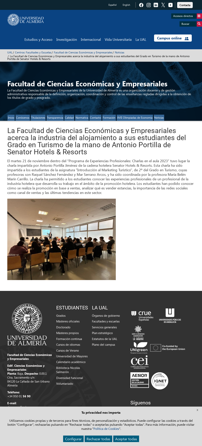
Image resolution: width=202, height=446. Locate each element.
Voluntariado (64, 383)
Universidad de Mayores (72, 356)
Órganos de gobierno (106, 316)
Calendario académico (71, 362)
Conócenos (22, 117)
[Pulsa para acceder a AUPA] (170, 315)
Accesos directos (183, 16)
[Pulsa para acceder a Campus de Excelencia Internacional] (140, 362)
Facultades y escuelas (106, 321)
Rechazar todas (98, 438)
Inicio (11, 117)
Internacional (91, 39)
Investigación (66, 39)
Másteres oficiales (67, 321)
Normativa (82, 117)
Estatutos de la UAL (104, 339)
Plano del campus (103, 344)
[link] (185, 4)
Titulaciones (38, 117)
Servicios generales (104, 327)
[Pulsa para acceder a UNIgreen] (158, 347)
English (126, 4)
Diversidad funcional (69, 378)
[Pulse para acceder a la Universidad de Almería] (27, 324)
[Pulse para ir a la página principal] (25, 20)
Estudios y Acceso (38, 39)
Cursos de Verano (67, 350)
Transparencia (55, 117)
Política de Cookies (106, 428)
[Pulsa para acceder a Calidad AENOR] (149, 381)
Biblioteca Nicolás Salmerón (68, 370)
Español (112, 4)
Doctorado (63, 327)
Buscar (185, 24)
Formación (109, 117)
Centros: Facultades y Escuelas (33, 52)
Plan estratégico (102, 333)
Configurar (73, 438)
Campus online (170, 38)
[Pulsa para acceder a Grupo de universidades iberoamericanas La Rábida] (138, 332)
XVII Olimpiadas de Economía (134, 117)
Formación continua (69, 339)
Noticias (119, 52)
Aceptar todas (126, 438)
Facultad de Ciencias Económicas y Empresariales (83, 52)
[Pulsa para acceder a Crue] (142, 315)
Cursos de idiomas (68, 344)
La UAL (141, 39)
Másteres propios (67, 333)
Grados (60, 316)
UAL (9, 52)
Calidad (69, 117)
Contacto (95, 117)
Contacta (185, 5)
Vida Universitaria (118, 39)
